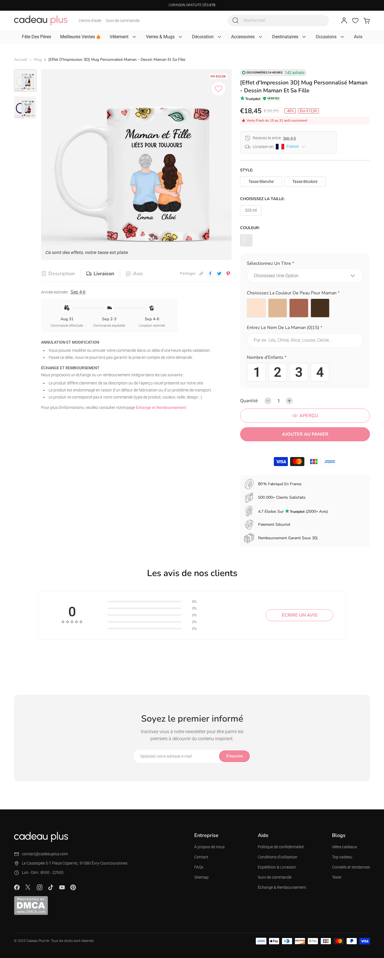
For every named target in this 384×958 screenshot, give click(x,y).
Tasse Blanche (261, 181)
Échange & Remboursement (282, 887)
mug (38, 59)
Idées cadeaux (344, 847)
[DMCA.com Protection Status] (31, 905)
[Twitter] (28, 887)
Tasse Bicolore (304, 181)
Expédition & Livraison (277, 867)
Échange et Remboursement (161, 407)
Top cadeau (342, 857)
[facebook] (210, 273)
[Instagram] (39, 887)
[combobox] (278, 20)
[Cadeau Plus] (40, 20)
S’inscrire (234, 756)
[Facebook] (17, 887)
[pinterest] (228, 273)
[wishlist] (355, 20)
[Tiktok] (50, 887)
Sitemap (201, 877)
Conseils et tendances (351, 867)
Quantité (249, 401)
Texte (336, 877)
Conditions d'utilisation (277, 857)
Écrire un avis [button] (299, 615)
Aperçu (308, 416)
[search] (235, 20)
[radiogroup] (305, 308)
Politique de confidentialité (281, 847)
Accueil (20, 59)
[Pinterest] (73, 887)
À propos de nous (209, 847)
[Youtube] (62, 887)
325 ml (251, 210)
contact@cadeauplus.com (45, 854)
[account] (344, 20)
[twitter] (219, 273)
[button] (305, 264)
